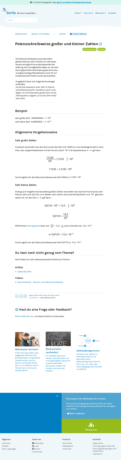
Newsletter (39, 443)
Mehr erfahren (77, 413)
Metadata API (67, 446)
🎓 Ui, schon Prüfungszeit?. (60, 2)
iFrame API (66, 449)
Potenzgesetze (33, 226)
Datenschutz (98, 443)
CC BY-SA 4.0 (33, 298)
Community (37, 452)
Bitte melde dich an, (24, 316)
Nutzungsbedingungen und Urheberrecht (104, 449)
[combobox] (21, 20)
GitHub (37, 449)
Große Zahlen (80, 34)
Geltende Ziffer (24, 271)
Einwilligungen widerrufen (104, 446)
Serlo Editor (67, 443)
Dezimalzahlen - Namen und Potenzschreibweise (40, 282)
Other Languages (9, 449)
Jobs (37, 446)
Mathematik (21, 34)
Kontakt (5, 446)
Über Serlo (6, 443)
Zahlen (62, 34)
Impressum (97, 454)
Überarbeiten (90, 49)
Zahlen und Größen (40, 34)
